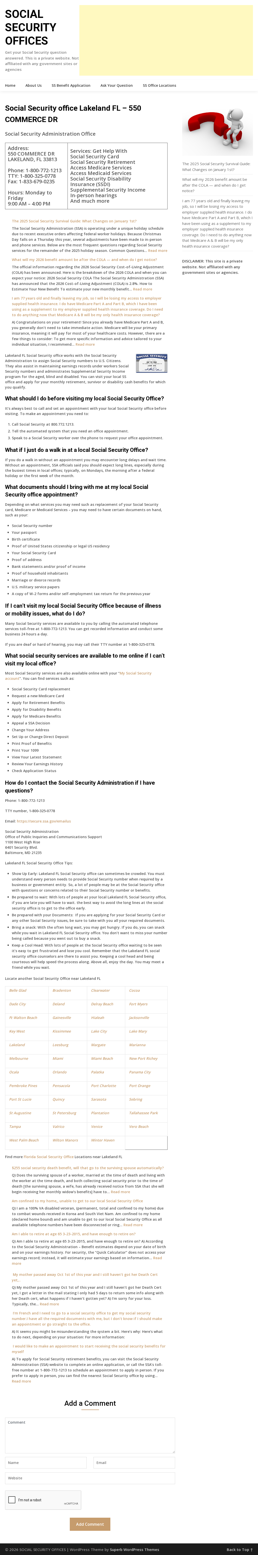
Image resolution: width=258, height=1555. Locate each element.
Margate (98, 1044)
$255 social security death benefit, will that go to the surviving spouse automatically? (88, 1167)
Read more (157, 250)
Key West (17, 1031)
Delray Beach (102, 1004)
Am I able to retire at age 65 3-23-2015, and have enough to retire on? (74, 1233)
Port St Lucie (20, 1099)
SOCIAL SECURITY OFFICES (30, 27)
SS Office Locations (159, 85)
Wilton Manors (65, 1140)
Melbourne (18, 1058)
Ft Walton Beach (23, 1017)
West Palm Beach (24, 1140)
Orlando (59, 1072)
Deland (58, 1004)
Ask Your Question (117, 85)
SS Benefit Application (71, 85)
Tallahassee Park (143, 1112)
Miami (57, 1058)
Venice (97, 1126)
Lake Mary (138, 1031)
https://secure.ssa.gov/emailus (44, 821)
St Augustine (20, 1112)
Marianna (137, 1044)
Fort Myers (138, 1004)
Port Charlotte (103, 1085)
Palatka (97, 1072)
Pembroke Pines (23, 1085)
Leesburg (60, 1044)
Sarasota (98, 1099)
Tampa (15, 1126)
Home (10, 85)
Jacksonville (139, 1017)
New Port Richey (143, 1058)
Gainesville (61, 1017)
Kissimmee (61, 1031)
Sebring (135, 1099)
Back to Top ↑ (240, 1549)
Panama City (139, 1072)
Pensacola (61, 1085)
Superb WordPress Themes (134, 1549)
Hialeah (97, 1017)
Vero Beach (138, 1126)
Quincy (58, 1099)
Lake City (99, 1031)
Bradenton (61, 990)
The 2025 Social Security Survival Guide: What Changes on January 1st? (74, 221)
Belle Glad (17, 990)
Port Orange (139, 1085)
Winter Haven (102, 1140)
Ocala (14, 1072)
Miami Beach (102, 1058)
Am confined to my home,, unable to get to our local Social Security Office (77, 1200)
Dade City (17, 1004)
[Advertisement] (166, 40)
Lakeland (17, 1044)
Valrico (58, 1126)
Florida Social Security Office (49, 1156)
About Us (33, 85)
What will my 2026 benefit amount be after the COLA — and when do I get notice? (84, 259)
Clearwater (100, 990)
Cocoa (134, 990)
